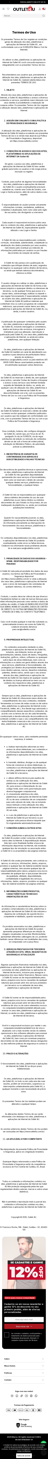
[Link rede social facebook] (16, 1395)
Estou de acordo (24, 1456)
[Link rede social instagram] (12, 1395)
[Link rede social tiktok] (21, 1395)
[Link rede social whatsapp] (36, 1395)
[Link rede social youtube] (26, 1395)
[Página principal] (24, 8)
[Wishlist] (8, 8)
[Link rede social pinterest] (31, 1395)
